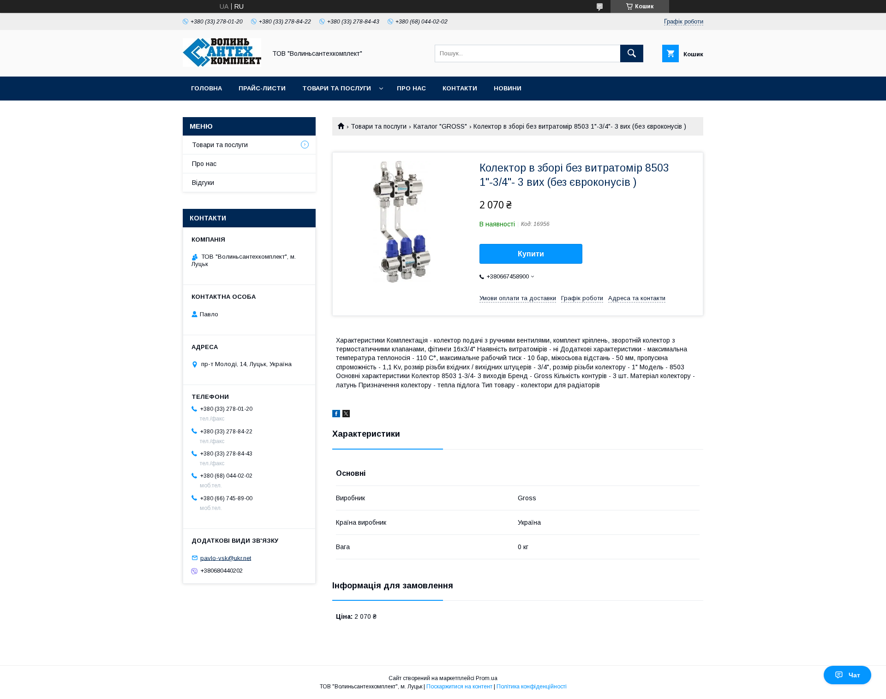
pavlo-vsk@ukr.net (225, 557)
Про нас (411, 88)
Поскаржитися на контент (459, 686)
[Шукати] (631, 53)
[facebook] (336, 415)
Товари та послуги (336, 88)
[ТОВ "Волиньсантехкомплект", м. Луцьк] (222, 64)
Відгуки (203, 182)
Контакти (460, 88)
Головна (206, 88)
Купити (531, 254)
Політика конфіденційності (532, 686)
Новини (507, 88)
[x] (346, 415)
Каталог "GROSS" (440, 126)
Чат (854, 675)
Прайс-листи (262, 88)
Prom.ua (486, 678)
